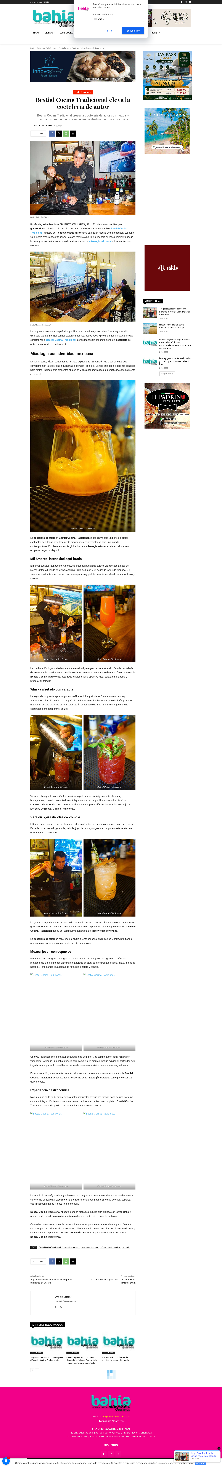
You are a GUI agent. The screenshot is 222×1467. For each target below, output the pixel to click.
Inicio (32, 48)
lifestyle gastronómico (110, 1247)
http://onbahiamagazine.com (65, 1301)
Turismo (40, 48)
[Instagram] (185, 2)
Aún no (109, 30)
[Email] (73, 134)
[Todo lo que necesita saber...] (54, 18)
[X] (59, 134)
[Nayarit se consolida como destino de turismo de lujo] (150, 328)
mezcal (126, 1247)
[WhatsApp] (66, 134)
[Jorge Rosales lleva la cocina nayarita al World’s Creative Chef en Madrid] (46, 1342)
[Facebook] (181, 2)
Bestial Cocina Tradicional (61, 340)
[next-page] (37, 1370)
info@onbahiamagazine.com (116, 1416)
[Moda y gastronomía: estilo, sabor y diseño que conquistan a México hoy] (150, 362)
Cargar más (166, 373)
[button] (188, 40)
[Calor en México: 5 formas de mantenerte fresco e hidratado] (118, 1342)
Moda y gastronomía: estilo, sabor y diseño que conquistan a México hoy (175, 361)
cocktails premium (71, 1247)
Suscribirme (133, 30)
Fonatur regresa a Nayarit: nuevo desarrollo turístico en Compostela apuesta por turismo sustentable (81, 1360)
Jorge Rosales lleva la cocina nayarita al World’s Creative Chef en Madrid (174, 312)
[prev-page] (32, 1370)
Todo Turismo (51, 48)
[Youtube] (190, 2)
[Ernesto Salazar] (32, 125)
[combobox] (99, 19)
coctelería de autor (90, 1247)
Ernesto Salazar (45, 125)
